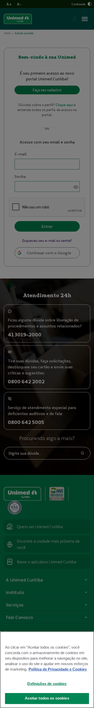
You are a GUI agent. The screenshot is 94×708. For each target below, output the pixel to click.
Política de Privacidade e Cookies (58, 669)
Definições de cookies (46, 684)
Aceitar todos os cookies (47, 698)
